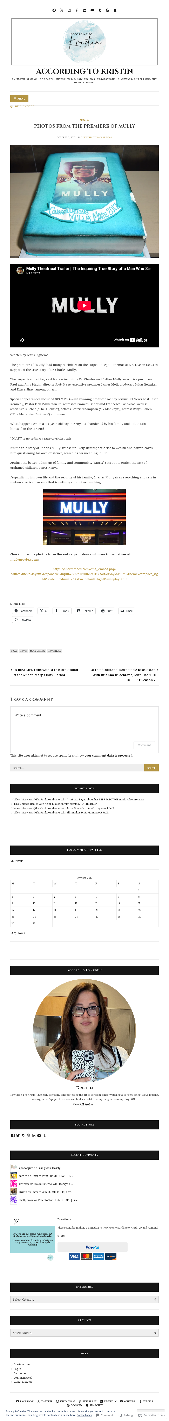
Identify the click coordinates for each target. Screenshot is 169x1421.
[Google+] (107, 10)
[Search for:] (84, 768)
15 (139, 903)
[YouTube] (92, 10)
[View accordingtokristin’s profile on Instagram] (23, 1136)
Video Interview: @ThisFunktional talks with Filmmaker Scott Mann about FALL (61, 812)
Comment (144, 745)
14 (119, 903)
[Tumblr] (100, 10)
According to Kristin (84, 72)
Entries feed (20, 1373)
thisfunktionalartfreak (96, 137)
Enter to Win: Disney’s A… (57, 1184)
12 (76, 903)
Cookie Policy (84, 1415)
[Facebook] (54, 10)
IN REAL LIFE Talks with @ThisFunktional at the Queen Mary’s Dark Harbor (45, 672)
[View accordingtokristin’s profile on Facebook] (13, 1136)
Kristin (84, 1088)
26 (76, 916)
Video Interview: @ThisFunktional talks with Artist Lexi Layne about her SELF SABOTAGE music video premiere (79, 799)
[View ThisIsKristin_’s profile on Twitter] (18, 1136)
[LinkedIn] (85, 10)
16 (13, 910)
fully (14, 650)
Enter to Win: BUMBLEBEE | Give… (52, 1192)
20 (97, 910)
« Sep (13, 933)
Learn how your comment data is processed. (100, 755)
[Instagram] (69, 10)
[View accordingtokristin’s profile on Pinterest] (29, 1136)
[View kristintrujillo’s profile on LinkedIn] (34, 1136)
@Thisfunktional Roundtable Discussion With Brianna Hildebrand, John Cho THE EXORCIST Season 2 (123, 675)
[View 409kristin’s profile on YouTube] (39, 1136)
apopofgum (26, 1168)
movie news (54, 650)
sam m (23, 1176)
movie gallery (37, 650)
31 (34, 923)
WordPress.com (23, 1382)
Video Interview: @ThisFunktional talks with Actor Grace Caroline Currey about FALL (64, 808)
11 (54, 903)
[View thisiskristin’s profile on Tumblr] (44, 1136)
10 (34, 903)
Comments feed (23, 1377)
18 (55, 910)
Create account (22, 1364)
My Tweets (16, 861)
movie (23, 650)
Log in (17, 1369)
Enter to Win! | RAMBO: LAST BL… (52, 1176)
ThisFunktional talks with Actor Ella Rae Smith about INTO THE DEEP (55, 804)
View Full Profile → (84, 1104)
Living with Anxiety (49, 1168)
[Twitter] (62, 10)
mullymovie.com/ (24, 559)
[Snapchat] (115, 10)
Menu (21, 98)
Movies (84, 119)
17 (34, 910)
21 (119, 910)
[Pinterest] (77, 10)
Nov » (21, 933)
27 (96, 916)
